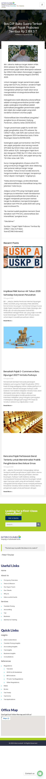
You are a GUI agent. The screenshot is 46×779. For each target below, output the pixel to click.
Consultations (8, 657)
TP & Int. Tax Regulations (15, 679)
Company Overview (11, 580)
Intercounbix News (10, 640)
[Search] (38, 524)
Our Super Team (9, 587)
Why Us (6, 594)
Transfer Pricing (9, 606)
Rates (6, 686)
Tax (5, 613)
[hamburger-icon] (42, 4)
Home (3, 570)
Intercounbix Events (10, 597)
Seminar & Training (10, 620)
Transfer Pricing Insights (12, 643)
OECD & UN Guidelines (14, 672)
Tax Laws (10, 669)
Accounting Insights (10, 647)
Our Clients (7, 590)
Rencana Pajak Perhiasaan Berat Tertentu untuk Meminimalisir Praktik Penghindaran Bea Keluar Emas (22, 460)
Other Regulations (13, 682)
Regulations (8, 666)
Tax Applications (9, 699)
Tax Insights (8, 650)
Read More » (8, 321)
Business (7, 616)
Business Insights (10, 653)
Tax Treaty (7, 693)
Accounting (8, 610)
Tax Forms (7, 696)
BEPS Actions (11, 676)
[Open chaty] (40, 773)
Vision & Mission (9, 584)
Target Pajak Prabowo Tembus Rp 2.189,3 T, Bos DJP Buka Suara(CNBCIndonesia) (22, 229)
